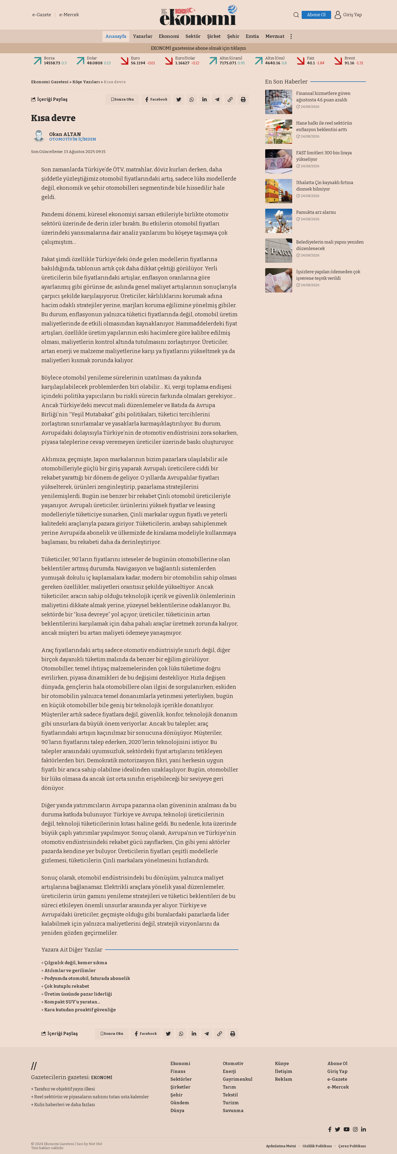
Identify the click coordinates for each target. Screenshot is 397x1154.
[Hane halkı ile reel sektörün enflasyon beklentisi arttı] (278, 131)
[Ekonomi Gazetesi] (198, 15)
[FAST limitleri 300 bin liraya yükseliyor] (278, 161)
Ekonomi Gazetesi (50, 81)
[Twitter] (337, 1130)
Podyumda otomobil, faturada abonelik (87, 978)
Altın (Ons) (275, 58)
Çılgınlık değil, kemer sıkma (75, 962)
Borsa (49, 58)
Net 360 (95, 1144)
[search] (296, 15)
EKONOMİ (101, 1077)
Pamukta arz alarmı (316, 212)
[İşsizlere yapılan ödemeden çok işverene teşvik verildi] (278, 280)
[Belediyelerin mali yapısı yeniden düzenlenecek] (278, 250)
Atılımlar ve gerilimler (70, 970)
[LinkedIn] (363, 1130)
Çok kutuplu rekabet (66, 986)
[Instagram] (355, 1130)
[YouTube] (347, 1130)
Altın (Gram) (231, 58)
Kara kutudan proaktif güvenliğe (80, 1009)
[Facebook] (330, 1130)
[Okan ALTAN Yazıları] (39, 136)
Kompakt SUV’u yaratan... (72, 1002)
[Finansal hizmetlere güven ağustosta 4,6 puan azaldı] (278, 102)
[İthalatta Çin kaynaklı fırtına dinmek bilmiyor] (278, 191)
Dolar (92, 58)
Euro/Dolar (185, 58)
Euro (135, 58)
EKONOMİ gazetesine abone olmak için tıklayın (198, 48)
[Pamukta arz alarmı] (278, 221)
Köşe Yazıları (86, 81)
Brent (350, 58)
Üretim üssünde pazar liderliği (78, 994)
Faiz (310, 58)
